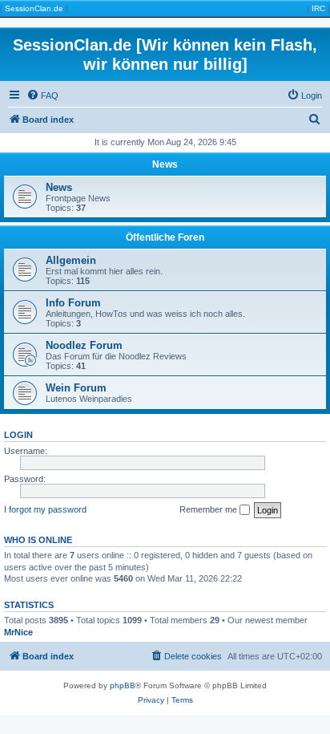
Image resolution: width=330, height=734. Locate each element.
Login (18, 435)
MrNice (18, 632)
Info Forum (73, 303)
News (165, 164)
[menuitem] (42, 95)
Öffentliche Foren (165, 237)
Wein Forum (76, 388)
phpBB (122, 685)
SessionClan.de (34, 8)
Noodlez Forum (84, 345)
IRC (318, 8)
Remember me (209, 509)
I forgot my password (45, 509)
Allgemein (71, 260)
